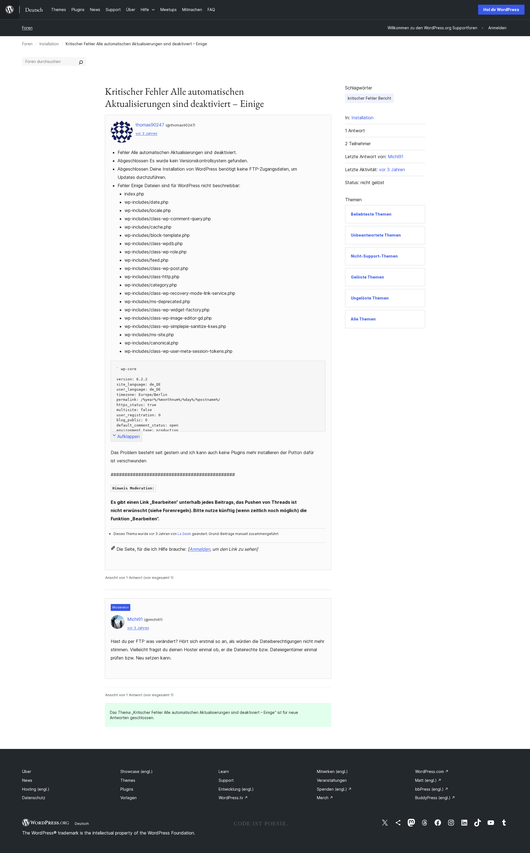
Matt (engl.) (428, 780)
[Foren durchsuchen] (81, 61)
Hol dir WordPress (501, 9)
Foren (27, 27)
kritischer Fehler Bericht (369, 98)
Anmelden (199, 549)
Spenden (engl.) (334, 789)
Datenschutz (33, 797)
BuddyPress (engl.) (435, 797)
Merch (325, 797)
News (27, 780)
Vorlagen (128, 797)
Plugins (126, 789)
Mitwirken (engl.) (332, 771)
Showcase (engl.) (136, 771)
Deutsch (82, 823)
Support (226, 780)
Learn (224, 771)
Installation (49, 43)
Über (26, 771)
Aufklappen (128, 436)
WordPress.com (432, 771)
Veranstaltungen (332, 780)
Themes (127, 780)
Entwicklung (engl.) (236, 789)
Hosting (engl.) (35, 789)
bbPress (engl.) (431, 789)
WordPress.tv (233, 797)
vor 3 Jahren (146, 133)
